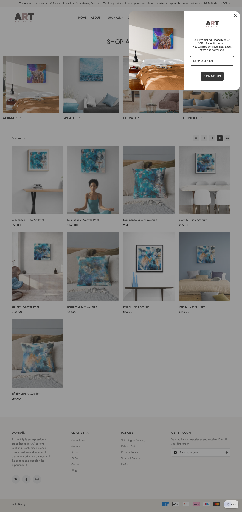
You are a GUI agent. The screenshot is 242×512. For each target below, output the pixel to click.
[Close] (235, 15)
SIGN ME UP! (212, 76)
